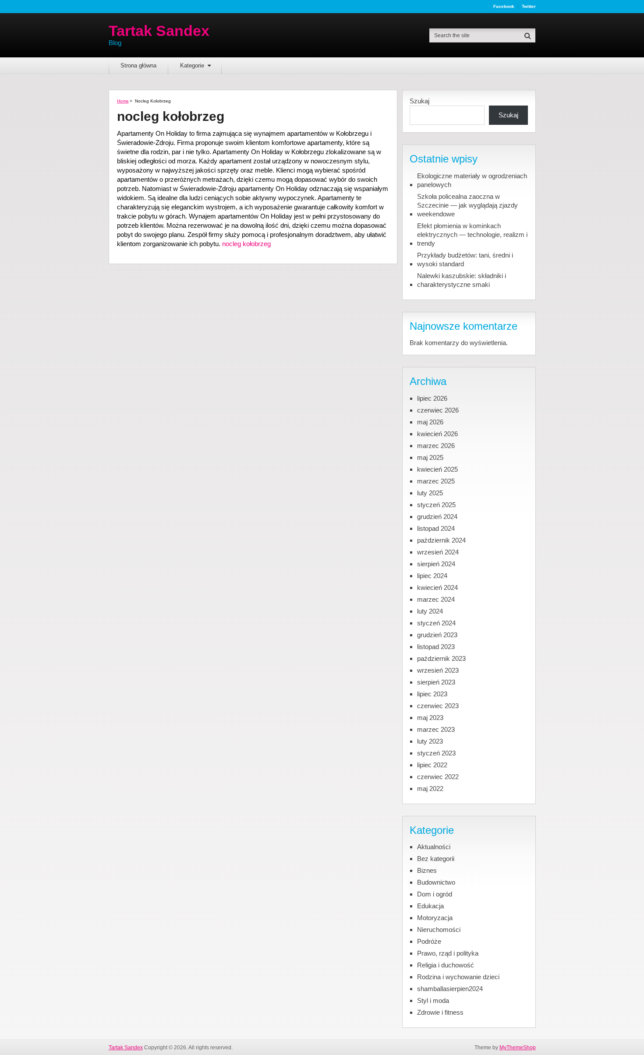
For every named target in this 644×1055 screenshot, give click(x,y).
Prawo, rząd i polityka (447, 953)
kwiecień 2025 (437, 469)
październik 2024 (441, 540)
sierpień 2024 (436, 564)
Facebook (503, 6)
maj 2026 (430, 422)
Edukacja (430, 906)
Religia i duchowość (445, 965)
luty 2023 (430, 741)
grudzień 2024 (437, 516)
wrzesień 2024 (438, 552)
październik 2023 (441, 658)
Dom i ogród (434, 894)
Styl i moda (433, 1000)
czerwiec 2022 (438, 776)
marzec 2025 (436, 481)
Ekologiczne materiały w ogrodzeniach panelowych (472, 180)
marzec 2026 (436, 445)
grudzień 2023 (437, 635)
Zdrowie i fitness (440, 1012)
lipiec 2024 (432, 575)
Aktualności (433, 846)
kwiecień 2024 (437, 587)
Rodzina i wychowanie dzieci (458, 977)
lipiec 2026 (432, 398)
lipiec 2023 (432, 694)
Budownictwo (436, 882)
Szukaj (419, 101)
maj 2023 (430, 717)
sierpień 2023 (436, 682)
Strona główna (138, 65)
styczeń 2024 (436, 623)
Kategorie (192, 65)
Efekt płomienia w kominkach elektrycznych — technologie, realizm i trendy (472, 234)
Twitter (529, 6)
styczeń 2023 (436, 753)
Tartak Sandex (159, 30)
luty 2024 (430, 611)
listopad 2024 (436, 528)
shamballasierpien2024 (450, 988)
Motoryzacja (435, 917)
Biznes (427, 870)
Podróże (429, 941)
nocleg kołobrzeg (246, 243)
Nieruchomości (438, 929)
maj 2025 (430, 457)
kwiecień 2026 (437, 434)
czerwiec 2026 (438, 410)
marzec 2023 (436, 729)
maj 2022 (430, 788)
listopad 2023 (436, 646)
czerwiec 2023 (438, 705)
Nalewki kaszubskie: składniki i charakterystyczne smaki (461, 280)
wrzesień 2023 (438, 670)
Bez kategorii (435, 858)
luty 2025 (430, 493)
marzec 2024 (436, 599)
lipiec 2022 (432, 765)
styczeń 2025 (436, 504)
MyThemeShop (517, 1047)
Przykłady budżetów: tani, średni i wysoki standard (465, 259)
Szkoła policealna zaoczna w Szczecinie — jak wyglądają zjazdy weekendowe (467, 205)
